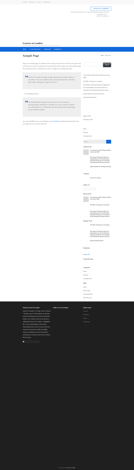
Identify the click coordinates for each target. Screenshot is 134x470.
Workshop (57, 49)
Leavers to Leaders (33, 43)
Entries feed (86, 290)
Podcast (85, 132)
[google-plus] (91, 189)
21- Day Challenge (35, 49)
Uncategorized (87, 136)
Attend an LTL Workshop (101, 8)
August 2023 (87, 116)
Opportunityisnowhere (89, 97)
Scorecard (47, 49)
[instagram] (95, 189)
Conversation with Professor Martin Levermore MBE (100, 151)
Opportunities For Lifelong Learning (93, 93)
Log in (85, 287)
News (85, 129)
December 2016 (88, 119)
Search (85, 61)
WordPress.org (87, 297)
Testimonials (47, 2)
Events (39, 2)
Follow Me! (86, 254)
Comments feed (87, 294)
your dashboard (55, 121)
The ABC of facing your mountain (92, 81)
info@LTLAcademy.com (102, 16)
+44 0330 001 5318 (101, 14)
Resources (32, 2)
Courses (25, 2)
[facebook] (84, 189)
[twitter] (88, 189)
